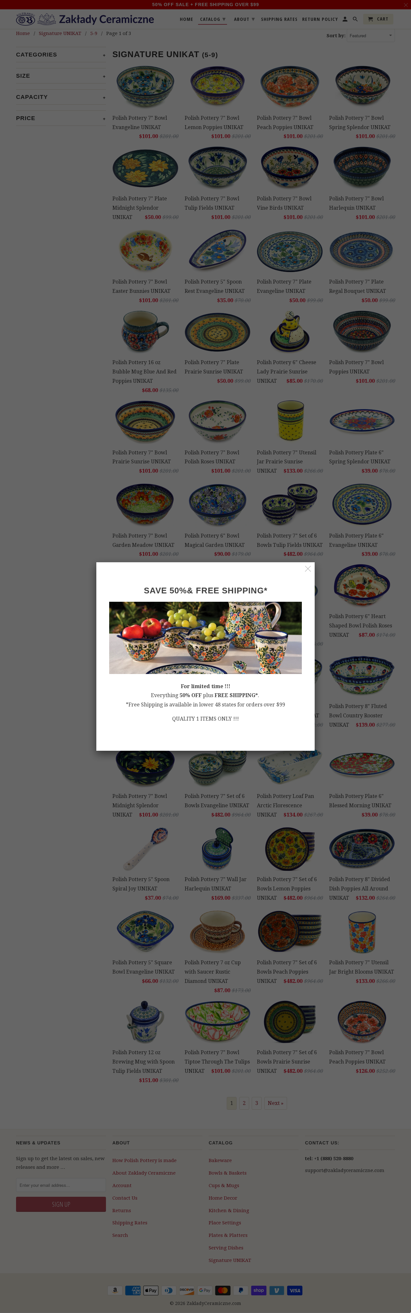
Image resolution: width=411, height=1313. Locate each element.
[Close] (308, 568)
